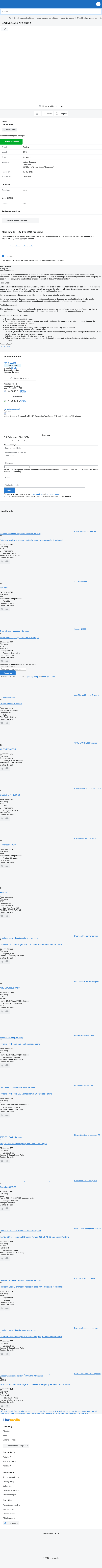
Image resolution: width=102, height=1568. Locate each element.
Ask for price (11, 130)
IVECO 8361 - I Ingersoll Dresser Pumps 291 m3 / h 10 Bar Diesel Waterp (34, 1237)
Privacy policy (8, 1482)
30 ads (14, 368)
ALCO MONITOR (8, 749)
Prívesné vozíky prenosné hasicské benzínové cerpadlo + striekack (31, 540)
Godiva (26, 147)
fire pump (26, 157)
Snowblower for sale (89, 1411)
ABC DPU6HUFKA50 (10, 988)
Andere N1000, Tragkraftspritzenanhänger (19, 637)
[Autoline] (9, 18)
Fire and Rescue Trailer (11, 704)
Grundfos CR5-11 (8, 1187)
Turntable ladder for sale (55, 1413)
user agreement (52, 494)
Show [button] (23, 391)
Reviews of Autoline (11, 1490)
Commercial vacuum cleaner (26, 1411)
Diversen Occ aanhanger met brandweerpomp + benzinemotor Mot (31, 944)
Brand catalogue (9, 1495)
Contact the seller (11, 142)
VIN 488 (3, 588)
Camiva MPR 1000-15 (10, 795)
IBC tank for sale (7, 1411)
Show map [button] (46, 435)
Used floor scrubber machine (76, 1413)
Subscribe (7, 673)
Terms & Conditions (11, 1477)
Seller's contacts (9, 1440)
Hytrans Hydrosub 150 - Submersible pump (20, 1044)
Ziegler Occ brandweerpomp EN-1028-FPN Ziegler (23, 1143)
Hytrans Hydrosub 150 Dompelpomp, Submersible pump (26, 1094)
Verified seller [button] (13, 365)
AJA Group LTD (10, 363)
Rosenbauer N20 (8, 845)
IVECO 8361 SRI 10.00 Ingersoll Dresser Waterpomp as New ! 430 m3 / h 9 (35, 1384)
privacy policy (36, 494)
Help (5, 1435)
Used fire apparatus (46, 1411)
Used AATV (5, 1413)
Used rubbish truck (18, 1413)
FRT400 (3, 892)
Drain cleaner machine (35, 1413)
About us (6, 1431)
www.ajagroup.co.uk (12, 409)
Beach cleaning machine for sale (67, 1411)
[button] (98, 4)
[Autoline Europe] (16, 4)
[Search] (98, 11)
